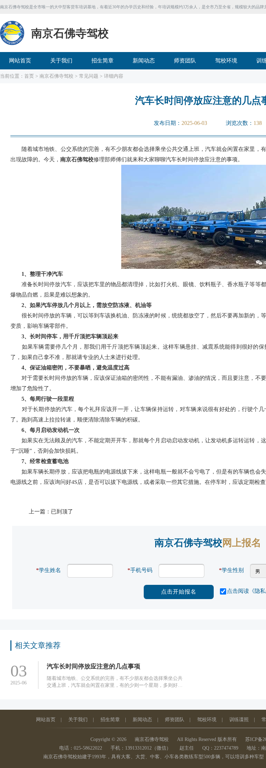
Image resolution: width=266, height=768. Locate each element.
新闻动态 (144, 60)
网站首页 (20, 60)
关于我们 (61, 60)
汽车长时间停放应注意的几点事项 (93, 666)
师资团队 (185, 60)
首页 (29, 76)
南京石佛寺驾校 (56, 76)
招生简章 (102, 60)
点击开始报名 (178, 592)
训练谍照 (239, 719)
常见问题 (88, 76)
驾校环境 (226, 60)
